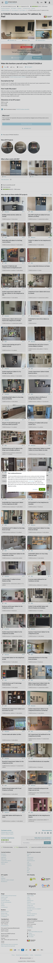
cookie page (31, 481)
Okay (43, 489)
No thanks (35, 489)
